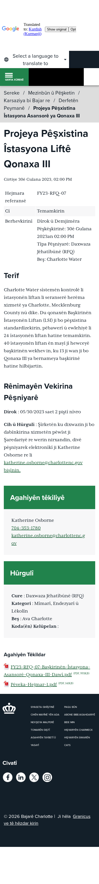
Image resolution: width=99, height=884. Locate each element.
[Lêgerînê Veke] (91, 77)
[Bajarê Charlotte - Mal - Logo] (37, 77)
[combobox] (34, 59)
